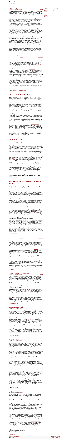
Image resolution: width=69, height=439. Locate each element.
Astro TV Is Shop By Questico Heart (20, 94)
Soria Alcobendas (14, 339)
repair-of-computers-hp (14, 90)
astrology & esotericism (15, 135)
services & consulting (14, 233)
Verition (15, 37)
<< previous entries (12, 434)
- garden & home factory (15, 52)
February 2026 (46, 16)
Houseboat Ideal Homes (16, 140)
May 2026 (45, 12)
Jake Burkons (33, 25)
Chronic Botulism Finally (16, 307)
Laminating (12, 237)
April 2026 (45, 14)
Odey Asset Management (32, 319)
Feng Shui (12, 391)
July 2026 (45, 11)
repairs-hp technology (22, 90)
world (17, 303)
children (12, 431)
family (15, 431)
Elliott (37, 153)
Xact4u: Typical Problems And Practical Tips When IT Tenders (25, 182)
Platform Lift (13, 8)
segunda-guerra (13, 303)
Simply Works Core (56, 436)
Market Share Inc (14, 2)
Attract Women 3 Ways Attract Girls (19, 273)
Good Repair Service (15, 56)
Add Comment (40, 9)
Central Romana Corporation (28, 348)
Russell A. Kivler (39, 64)
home (20, 52)
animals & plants (13, 335)
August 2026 (46, 10)
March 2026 (45, 15)
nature (18, 335)
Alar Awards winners (14, 387)
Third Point (35, 60)
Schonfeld (32, 366)
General (21, 9)
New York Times (34, 145)
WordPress (58, 437)
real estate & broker (14, 177)
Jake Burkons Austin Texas (34, 109)
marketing (12, 269)
